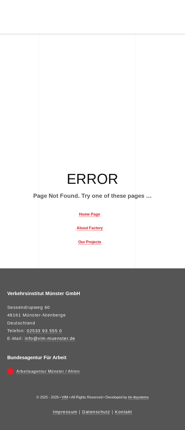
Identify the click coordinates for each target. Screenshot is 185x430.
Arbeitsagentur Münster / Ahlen (48, 371)
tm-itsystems (138, 397)
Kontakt (123, 412)
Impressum (65, 412)
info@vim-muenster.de (50, 338)
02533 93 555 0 (44, 330)
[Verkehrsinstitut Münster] (33, 4)
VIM (65, 397)
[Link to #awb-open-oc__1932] (175, 17)
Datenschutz (96, 412)
